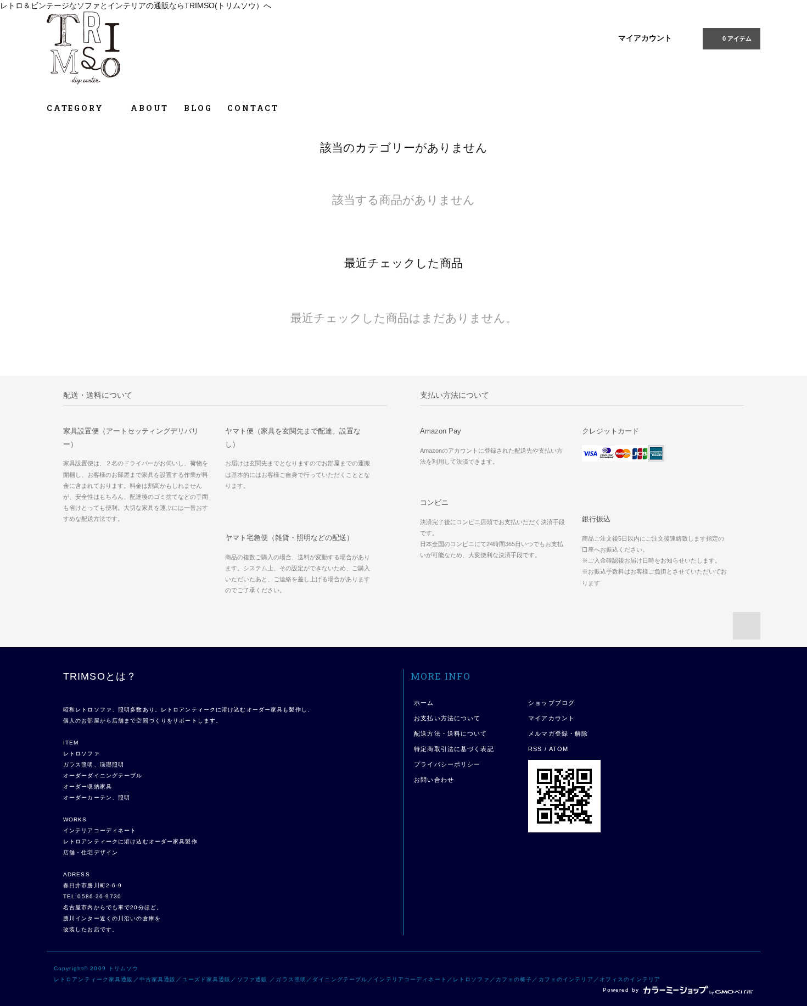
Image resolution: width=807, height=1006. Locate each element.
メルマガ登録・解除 (558, 733)
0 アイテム (737, 38)
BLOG (198, 108)
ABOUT (150, 108)
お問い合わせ (434, 779)
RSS (535, 749)
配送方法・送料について (450, 733)
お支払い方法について (447, 718)
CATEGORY (77, 108)
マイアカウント (645, 38)
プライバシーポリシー (447, 764)
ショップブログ (551, 702)
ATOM (558, 749)
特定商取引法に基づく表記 (454, 749)
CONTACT (253, 108)
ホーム (424, 702)
